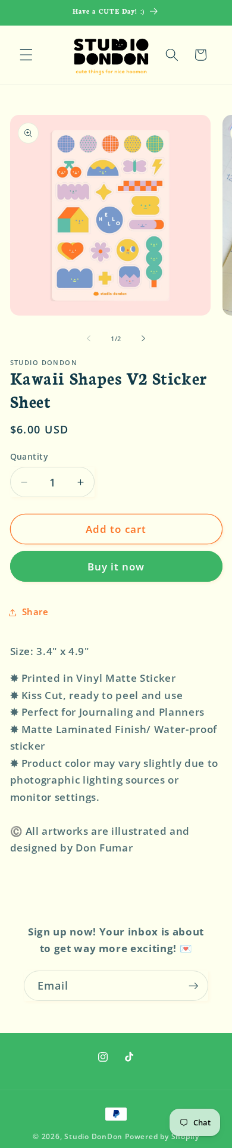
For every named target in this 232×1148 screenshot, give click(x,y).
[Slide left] (89, 339)
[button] (26, 54)
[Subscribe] (193, 986)
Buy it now (116, 566)
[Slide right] (143, 339)
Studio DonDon (93, 1136)
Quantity (29, 456)
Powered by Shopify (162, 1136)
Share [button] (35, 612)
